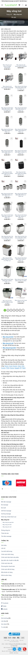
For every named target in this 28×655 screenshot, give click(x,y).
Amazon (15, 366)
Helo (23, 366)
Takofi (23, 368)
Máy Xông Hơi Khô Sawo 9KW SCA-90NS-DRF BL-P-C (21, 173)
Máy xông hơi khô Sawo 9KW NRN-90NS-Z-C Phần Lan (21, 195)
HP (20, 368)
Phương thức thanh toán (8, 566)
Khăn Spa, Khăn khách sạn (8, 516)
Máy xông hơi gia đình (8, 522)
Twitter (4, 606)
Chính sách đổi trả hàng (7, 569)
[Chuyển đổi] (26, 520)
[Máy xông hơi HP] (7, 483)
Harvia (6, 366)
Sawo (19, 366)
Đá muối (3, 507)
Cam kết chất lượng (6, 551)
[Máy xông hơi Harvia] (21, 483)
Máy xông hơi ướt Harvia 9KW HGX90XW (21, 65)
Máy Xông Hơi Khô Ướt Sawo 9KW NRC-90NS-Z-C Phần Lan (7, 238)
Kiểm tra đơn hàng (6, 575)
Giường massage (6, 513)
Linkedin (4, 609)
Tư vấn (3, 627)
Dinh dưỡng (4, 618)
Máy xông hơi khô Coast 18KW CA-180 (21, 301)
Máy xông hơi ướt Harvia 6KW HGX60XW (7, 87)
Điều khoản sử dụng (6, 572)
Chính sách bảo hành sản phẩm (10, 557)
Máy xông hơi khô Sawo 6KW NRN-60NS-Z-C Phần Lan (7, 195)
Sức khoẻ (4, 624)
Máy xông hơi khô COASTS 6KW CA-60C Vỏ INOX (7, 302)
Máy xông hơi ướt (7, 526)
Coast (10, 366)
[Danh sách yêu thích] (19, 5)
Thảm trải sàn (5, 533)
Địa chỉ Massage (14, 641)
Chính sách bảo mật (6, 563)
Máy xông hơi (5, 519)
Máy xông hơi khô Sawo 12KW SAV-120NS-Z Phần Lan (7, 281)
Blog (17, 640)
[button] (2, 5)
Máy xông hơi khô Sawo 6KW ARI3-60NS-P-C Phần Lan (21, 109)
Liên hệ (3, 548)
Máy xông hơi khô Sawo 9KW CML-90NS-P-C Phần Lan (21, 216)
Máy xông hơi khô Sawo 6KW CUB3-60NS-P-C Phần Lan (21, 131)
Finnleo (3, 368)
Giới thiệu (4, 545)
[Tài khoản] (22, 5)
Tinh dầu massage (6, 536)
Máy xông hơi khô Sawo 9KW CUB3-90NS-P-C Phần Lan (7, 152)
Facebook (5, 603)
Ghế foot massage (6, 510)
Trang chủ (9, 14)
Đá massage (4, 504)
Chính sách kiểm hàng (7, 554)
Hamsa (12, 368)
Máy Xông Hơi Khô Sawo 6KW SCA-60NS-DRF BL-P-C (7, 173)
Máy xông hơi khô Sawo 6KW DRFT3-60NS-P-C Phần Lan (21, 152)
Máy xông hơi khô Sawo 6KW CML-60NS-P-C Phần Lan (7, 216)
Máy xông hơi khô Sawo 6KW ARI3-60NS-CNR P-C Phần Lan (21, 88)
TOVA (7, 368)
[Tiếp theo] (23, 310)
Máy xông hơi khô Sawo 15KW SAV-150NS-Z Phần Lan (21, 259)
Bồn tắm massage (6, 502)
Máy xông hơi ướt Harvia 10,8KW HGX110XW (7, 66)
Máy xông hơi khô (7, 524)
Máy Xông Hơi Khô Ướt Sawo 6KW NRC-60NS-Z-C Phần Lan (21, 238)
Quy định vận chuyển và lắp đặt (10, 560)
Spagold (17, 368)
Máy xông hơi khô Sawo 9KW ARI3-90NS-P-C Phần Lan (7, 131)
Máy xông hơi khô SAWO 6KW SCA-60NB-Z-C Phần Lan (7, 259)
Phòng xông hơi (5, 530)
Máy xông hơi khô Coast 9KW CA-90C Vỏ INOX (21, 280)
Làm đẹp (3, 621)
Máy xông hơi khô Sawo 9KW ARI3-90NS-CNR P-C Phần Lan (7, 109)
